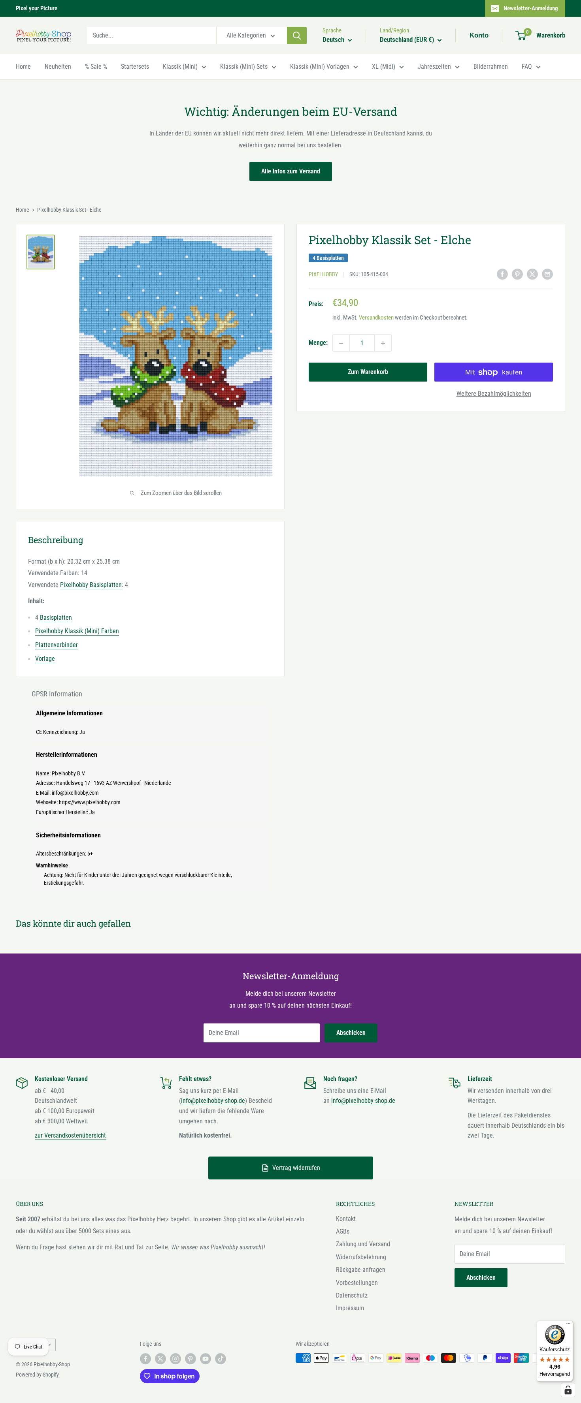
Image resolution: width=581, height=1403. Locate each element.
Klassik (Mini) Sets (244, 66)
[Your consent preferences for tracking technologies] (568, 1390)
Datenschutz (352, 1295)
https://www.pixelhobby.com (90, 802)
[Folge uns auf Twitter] (160, 1358)
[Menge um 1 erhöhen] (383, 343)
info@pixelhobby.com (75, 793)
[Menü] (568, 1325)
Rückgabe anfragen (360, 1269)
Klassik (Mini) (180, 66)
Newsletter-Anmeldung (531, 8)
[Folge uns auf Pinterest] (190, 1358)
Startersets (135, 66)
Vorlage (45, 658)
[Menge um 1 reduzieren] (341, 343)
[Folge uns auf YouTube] (205, 1358)
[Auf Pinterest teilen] (517, 274)
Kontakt (346, 1218)
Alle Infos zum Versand (290, 171)
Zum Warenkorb (368, 372)
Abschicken (351, 1032)
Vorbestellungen (357, 1282)
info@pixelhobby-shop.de (213, 1100)
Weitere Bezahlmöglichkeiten (493, 394)
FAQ (527, 66)
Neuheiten (58, 66)
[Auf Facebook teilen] (502, 274)
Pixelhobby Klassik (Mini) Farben (77, 631)
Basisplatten (56, 617)
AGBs (342, 1231)
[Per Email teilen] (547, 274)
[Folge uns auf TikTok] (220, 1358)
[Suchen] (297, 35)
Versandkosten (376, 318)
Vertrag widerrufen (296, 1168)
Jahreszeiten (434, 66)
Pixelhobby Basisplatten (91, 585)
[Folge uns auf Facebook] (145, 1358)
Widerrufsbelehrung (361, 1257)
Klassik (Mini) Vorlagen (319, 66)
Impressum (350, 1308)
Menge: (318, 343)
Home (23, 66)
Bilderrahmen (490, 66)
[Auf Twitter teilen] (532, 274)
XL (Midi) (383, 66)
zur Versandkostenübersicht (70, 1135)
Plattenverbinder (56, 645)
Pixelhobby (323, 274)
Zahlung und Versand (363, 1244)
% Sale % (96, 66)
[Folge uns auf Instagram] (175, 1358)
